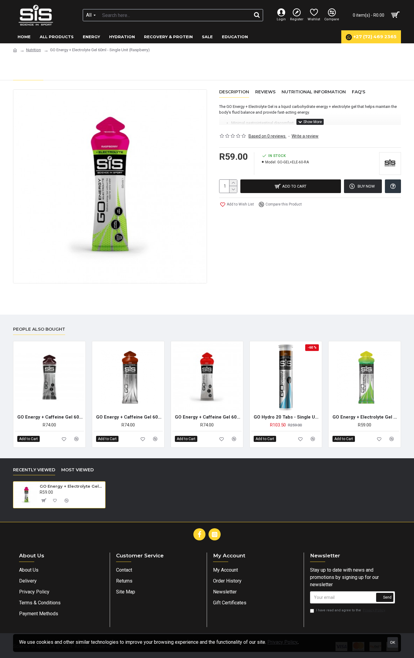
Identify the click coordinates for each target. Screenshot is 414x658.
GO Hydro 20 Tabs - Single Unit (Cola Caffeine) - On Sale (287, 417)
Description (234, 92)
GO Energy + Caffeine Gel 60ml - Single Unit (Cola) (129, 417)
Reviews (265, 92)
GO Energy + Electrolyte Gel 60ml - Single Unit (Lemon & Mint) (365, 417)
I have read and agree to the (350, 610)
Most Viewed (77, 470)
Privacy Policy (282, 642)
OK (392, 642)
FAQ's (358, 92)
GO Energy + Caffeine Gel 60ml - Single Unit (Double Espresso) (50, 417)
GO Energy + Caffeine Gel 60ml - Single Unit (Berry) (208, 417)
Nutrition (33, 50)
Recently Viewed (34, 470)
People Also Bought (39, 329)
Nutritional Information (314, 92)
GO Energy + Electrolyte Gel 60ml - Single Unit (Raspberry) (71, 486)
